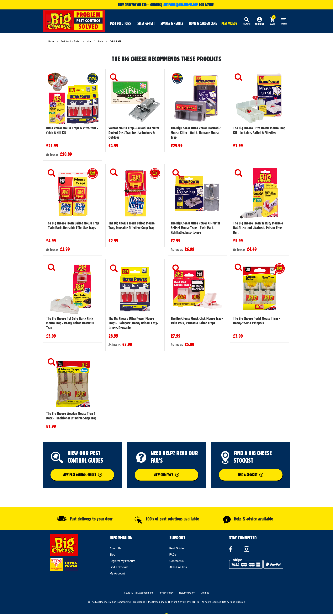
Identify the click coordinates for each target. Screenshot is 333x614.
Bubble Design (237, 602)
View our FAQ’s (163, 475)
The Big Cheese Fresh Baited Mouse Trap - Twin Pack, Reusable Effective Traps (72, 225)
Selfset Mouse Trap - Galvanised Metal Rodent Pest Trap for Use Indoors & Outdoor (133, 133)
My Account (117, 573)
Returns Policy (187, 592)
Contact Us (176, 561)
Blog (112, 554)
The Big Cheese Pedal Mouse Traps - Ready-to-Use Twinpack (256, 320)
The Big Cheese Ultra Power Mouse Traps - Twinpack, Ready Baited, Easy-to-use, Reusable (133, 323)
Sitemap (204, 592)
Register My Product (122, 561)
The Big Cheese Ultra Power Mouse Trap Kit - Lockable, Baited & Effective (259, 130)
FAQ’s (173, 554)
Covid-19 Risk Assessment (138, 592)
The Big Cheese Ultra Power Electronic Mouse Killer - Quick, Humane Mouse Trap (196, 133)
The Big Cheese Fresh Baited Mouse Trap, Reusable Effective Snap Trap (131, 225)
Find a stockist (247, 475)
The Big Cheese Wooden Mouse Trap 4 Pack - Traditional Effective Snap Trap (71, 415)
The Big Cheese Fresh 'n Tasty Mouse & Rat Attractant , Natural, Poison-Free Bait (258, 228)
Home (51, 41)
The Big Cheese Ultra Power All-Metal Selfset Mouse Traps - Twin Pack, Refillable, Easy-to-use (195, 228)
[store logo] (74, 20)
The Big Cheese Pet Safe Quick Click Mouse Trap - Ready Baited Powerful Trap (70, 323)
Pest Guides (177, 548)
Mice (89, 41)
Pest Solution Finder (70, 41)
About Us (115, 548)
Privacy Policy (166, 592)
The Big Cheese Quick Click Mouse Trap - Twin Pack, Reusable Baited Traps (197, 320)
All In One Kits (178, 567)
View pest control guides (79, 475)
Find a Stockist (119, 567)
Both (100, 41)
